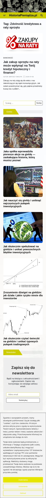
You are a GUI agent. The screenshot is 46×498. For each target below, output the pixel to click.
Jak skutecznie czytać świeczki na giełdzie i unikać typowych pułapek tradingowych (21, 341)
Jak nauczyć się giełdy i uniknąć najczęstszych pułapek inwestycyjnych (22, 203)
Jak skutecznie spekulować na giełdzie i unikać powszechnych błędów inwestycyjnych (21, 249)
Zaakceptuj (23, 480)
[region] (23, 455)
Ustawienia (23, 486)
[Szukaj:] (19, 103)
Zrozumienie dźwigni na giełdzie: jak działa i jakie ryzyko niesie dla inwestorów (23, 295)
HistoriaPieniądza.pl (23, 15)
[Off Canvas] (4, 15)
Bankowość (8, 58)
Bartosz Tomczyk (15, 77)
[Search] (41, 15)
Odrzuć (23, 493)
